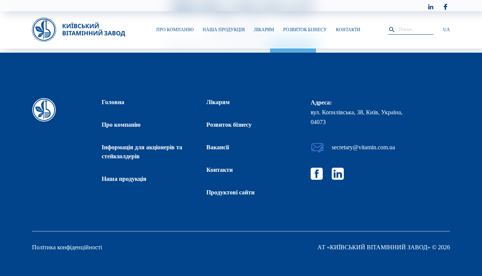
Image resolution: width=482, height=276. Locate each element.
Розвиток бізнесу (229, 124)
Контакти (219, 170)
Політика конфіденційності (67, 247)
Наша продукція (124, 179)
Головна (113, 102)
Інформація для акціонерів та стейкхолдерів (142, 151)
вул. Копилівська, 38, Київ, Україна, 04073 (357, 117)
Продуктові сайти (230, 192)
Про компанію (121, 124)
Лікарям (218, 102)
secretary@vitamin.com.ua (363, 147)
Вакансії (217, 147)
